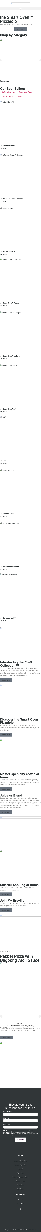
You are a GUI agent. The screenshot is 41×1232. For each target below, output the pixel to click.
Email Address (8, 1111)
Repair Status (20, 1173)
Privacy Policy (28, 1133)
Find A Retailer (20, 1189)
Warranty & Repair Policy (20, 1161)
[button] (20, 8)
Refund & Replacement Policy (20, 1177)
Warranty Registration (20, 1165)
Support (20, 1169)
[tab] (8, 92)
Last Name (6, 1124)
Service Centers (20, 1181)
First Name (6, 1118)
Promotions (20, 1185)
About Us (20, 1200)
